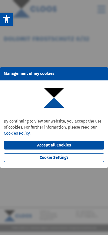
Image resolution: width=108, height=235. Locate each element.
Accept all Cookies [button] (54, 145)
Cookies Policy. (17, 133)
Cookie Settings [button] (54, 157)
